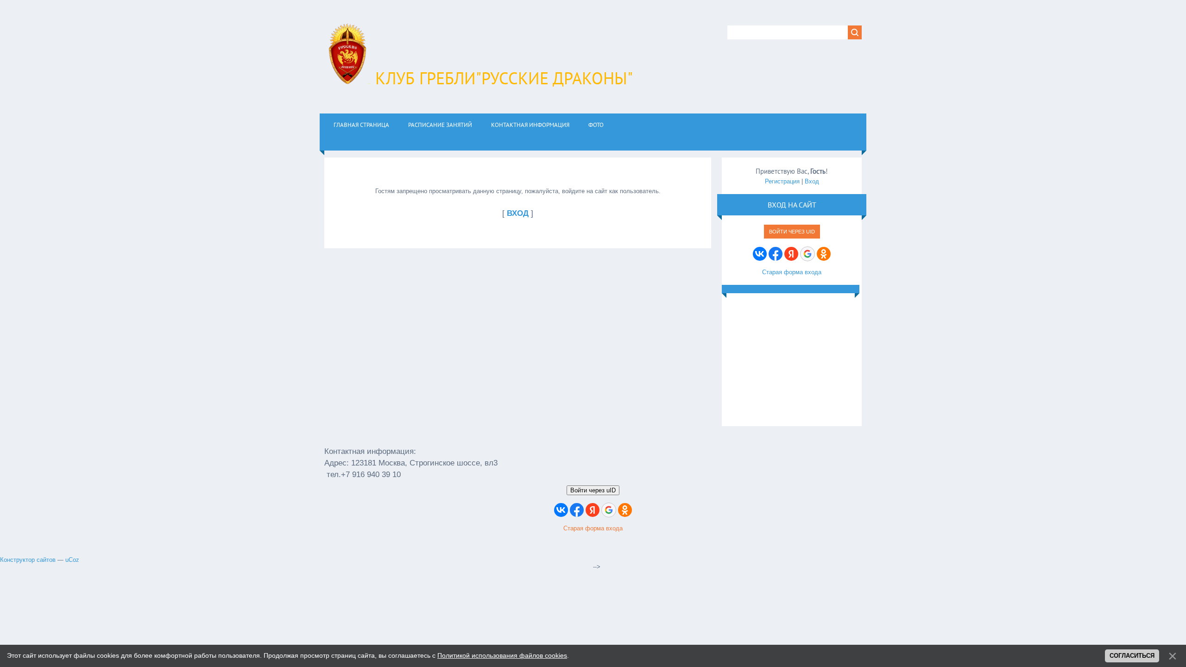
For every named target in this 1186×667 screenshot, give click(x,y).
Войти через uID (792, 231)
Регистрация (782, 181)
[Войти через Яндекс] (791, 254)
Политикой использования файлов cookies (502, 655)
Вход (812, 181)
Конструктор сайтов (28, 559)
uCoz (72, 559)
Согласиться (1132, 655)
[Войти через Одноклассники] (824, 254)
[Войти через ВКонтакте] (760, 254)
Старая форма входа (791, 272)
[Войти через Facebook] (775, 254)
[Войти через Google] (807, 253)
